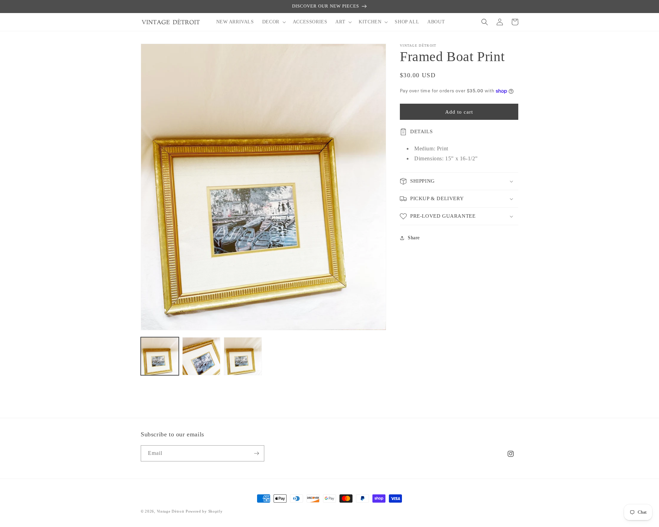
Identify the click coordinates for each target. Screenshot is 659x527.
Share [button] (414, 237)
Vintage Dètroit (171, 511)
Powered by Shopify (204, 511)
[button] (273, 22)
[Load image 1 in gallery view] (160, 356)
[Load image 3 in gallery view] (243, 356)
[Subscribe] (256, 453)
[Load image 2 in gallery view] (201, 356)
